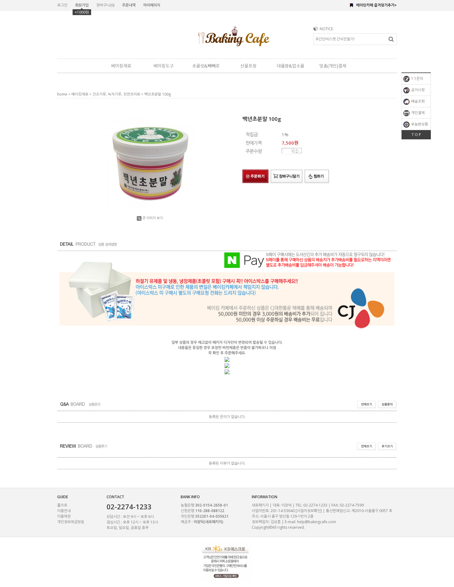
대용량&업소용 (290, 66)
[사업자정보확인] (309, 510)
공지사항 (417, 89)
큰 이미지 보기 (152, 218)
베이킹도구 (163, 66)
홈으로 (62, 505)
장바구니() (105, 5)
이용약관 (64, 516)
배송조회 (417, 101)
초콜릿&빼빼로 (206, 66)
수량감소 (296, 152)
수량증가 (296, 149)
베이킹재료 (121, 66)
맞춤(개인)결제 (332, 66)
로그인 (62, 5)
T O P (416, 134)
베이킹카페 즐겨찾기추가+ (376, 5)
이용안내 (64, 510)
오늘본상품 (419, 124)
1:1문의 (416, 78)
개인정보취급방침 (70, 521)
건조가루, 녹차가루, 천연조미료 (116, 94)
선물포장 (248, 66)
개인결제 (417, 112)
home (62, 94)
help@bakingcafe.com (316, 521)
